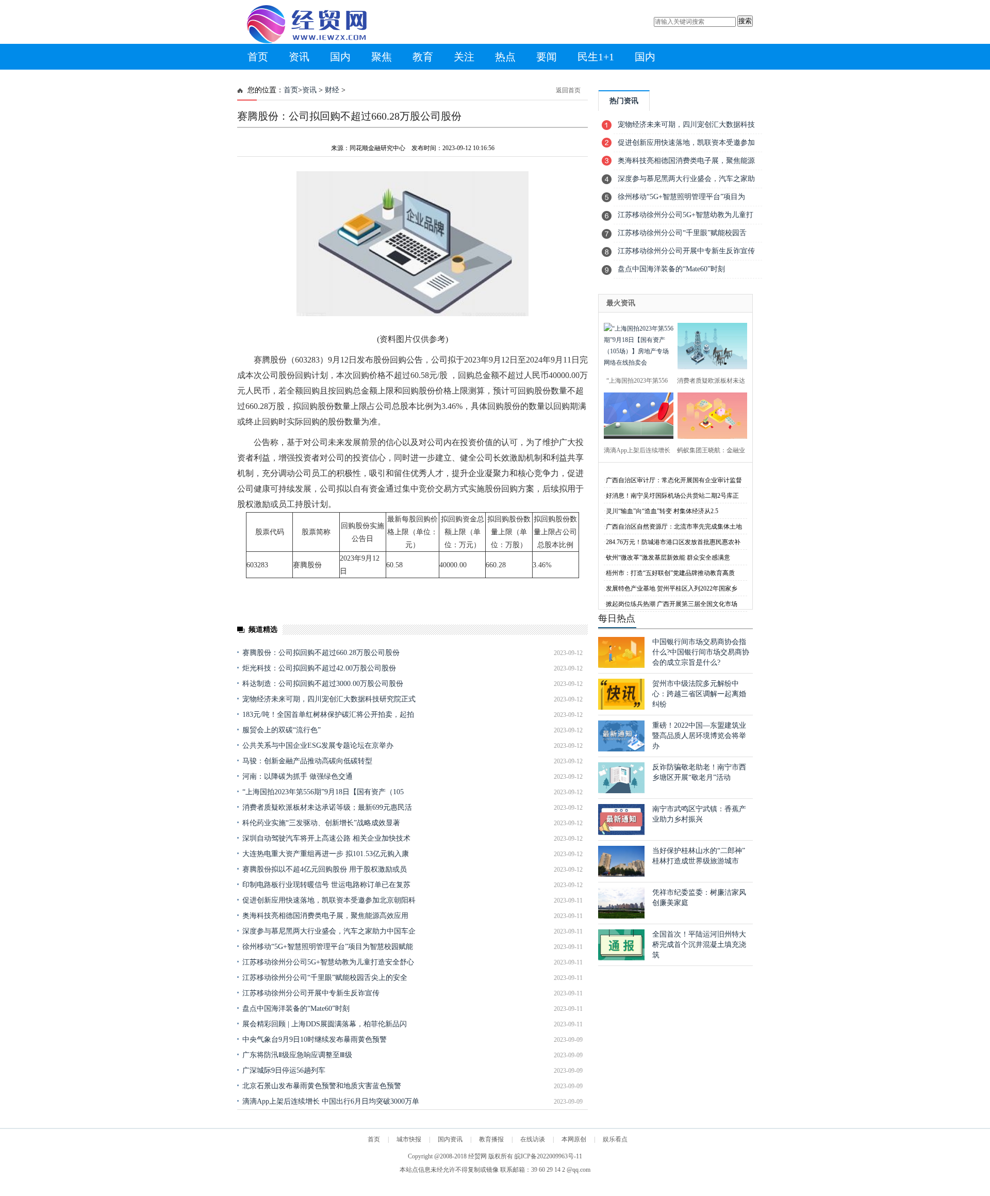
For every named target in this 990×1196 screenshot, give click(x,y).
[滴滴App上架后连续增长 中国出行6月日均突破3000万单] (635, 414)
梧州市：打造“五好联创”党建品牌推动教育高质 (670, 573)
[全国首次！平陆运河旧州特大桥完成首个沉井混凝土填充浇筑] (621, 958)
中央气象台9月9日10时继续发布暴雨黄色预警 (314, 1039)
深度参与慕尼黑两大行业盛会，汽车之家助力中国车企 (329, 931)
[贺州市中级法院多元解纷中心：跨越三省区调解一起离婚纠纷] (621, 707)
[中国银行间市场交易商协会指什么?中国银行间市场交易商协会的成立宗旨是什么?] (621, 665)
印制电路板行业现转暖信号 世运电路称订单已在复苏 (326, 885)
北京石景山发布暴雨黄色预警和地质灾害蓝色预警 (321, 1086)
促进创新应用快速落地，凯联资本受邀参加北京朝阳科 (329, 900)
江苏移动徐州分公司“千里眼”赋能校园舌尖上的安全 (324, 977)
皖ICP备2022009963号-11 (548, 1156)
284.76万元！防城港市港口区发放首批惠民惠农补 (673, 542)
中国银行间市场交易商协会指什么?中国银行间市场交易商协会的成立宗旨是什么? (700, 652)
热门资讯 (623, 101)
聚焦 (381, 56)
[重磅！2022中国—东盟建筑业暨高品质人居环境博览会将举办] (621, 749)
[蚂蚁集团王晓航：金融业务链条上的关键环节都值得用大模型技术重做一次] (709, 414)
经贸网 (477, 1156)
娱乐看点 (615, 1139)
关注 (464, 56)
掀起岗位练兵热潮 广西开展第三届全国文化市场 (671, 604)
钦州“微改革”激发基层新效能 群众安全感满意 (668, 557)
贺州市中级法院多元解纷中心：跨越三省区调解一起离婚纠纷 (699, 694)
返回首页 (568, 90)
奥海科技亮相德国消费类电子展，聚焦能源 (686, 161)
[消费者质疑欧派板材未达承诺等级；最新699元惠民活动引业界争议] (709, 344)
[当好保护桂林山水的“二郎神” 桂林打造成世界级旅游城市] (621, 874)
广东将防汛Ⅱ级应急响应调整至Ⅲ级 (297, 1055)
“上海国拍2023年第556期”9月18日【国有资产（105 (323, 792)
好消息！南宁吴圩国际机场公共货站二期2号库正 (672, 495)
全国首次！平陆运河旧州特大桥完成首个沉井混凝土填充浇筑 (699, 944)
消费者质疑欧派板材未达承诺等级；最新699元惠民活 (327, 807)
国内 (340, 56)
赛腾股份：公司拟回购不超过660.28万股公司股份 (321, 653)
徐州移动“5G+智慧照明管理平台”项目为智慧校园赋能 (327, 947)
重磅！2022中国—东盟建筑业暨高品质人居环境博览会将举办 (699, 736)
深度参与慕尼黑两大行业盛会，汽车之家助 (686, 179)
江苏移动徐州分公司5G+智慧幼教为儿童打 (685, 215)
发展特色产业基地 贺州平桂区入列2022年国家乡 (671, 588)
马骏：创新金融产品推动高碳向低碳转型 (307, 761)
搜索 (745, 21)
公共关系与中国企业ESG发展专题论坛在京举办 (317, 745)
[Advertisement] (413, 1133)
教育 (422, 56)
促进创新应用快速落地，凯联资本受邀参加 (686, 142)
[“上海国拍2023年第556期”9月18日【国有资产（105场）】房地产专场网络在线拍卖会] (635, 344)
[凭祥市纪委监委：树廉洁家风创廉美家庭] (621, 916)
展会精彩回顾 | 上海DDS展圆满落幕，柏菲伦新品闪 (324, 1024)
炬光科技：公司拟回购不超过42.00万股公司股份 (319, 668)
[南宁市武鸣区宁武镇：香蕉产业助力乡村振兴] (621, 833)
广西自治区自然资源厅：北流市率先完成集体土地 (674, 526)
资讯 (299, 56)
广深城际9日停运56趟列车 (283, 1070)
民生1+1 (596, 56)
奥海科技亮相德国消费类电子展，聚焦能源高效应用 (325, 916)
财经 (332, 90)
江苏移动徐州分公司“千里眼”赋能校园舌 (682, 233)
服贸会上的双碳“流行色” (281, 730)
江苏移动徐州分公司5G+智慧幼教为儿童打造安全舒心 (328, 962)
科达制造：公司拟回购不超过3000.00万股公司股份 (322, 683)
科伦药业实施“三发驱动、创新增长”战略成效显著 (321, 823)
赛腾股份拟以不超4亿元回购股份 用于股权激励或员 (324, 869)
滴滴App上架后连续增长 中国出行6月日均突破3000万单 (330, 1101)
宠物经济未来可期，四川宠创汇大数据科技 (686, 124)
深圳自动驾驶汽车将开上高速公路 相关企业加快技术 (326, 838)
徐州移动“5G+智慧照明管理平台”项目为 (681, 197)
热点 (505, 56)
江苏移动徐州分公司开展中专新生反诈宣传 (311, 993)
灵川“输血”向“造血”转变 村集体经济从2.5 (662, 511)
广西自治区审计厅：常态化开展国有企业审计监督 (674, 480)
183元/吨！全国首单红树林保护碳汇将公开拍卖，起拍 (328, 714)
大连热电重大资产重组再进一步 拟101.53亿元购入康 (325, 854)
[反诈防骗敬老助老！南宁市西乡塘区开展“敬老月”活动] (621, 791)
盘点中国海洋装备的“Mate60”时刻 (296, 1008)
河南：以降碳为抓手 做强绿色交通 (297, 776)
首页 (258, 56)
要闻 (546, 56)
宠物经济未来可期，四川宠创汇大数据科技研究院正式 (329, 699)
